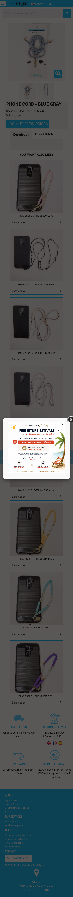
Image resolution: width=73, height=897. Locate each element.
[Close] (70, 418)
